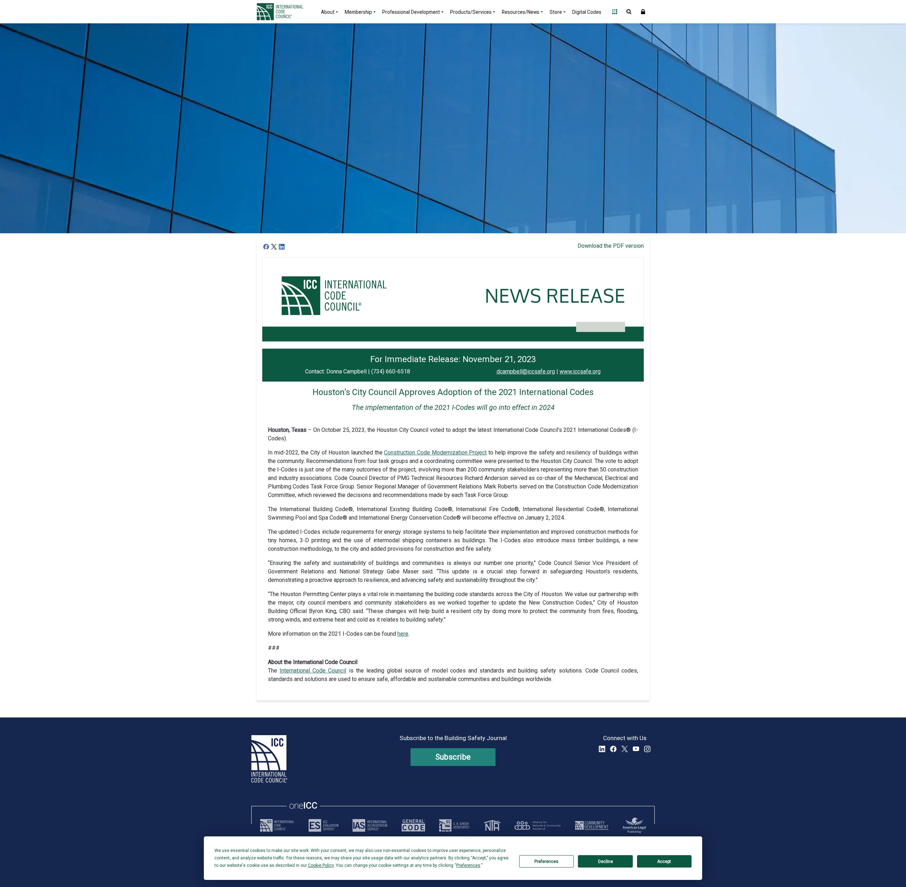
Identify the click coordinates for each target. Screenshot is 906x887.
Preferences (546, 861)
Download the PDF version (611, 245)
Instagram (647, 749)
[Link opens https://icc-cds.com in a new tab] (591, 825)
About (327, 12)
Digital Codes (586, 12)
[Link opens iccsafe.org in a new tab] (277, 825)
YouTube (636, 749)
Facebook (613, 749)
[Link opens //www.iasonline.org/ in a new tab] (369, 825)
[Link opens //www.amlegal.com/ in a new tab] (634, 825)
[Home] (284, 11)
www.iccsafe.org (580, 371)
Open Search (629, 11)
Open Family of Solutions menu (615, 11)
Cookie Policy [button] (321, 865)
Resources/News (520, 12)
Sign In (643, 11)
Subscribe (453, 756)
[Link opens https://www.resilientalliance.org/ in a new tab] (538, 825)
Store (556, 12)
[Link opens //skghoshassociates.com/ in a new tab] (454, 825)
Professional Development (411, 12)
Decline (605, 861)
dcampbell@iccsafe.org (526, 371)
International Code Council (313, 670)
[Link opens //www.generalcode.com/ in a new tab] (413, 825)
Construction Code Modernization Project (435, 452)
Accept (664, 861)
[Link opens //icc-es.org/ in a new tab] (323, 825)
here (402, 633)
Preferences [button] (468, 865)
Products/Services (471, 12)
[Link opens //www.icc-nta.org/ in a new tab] (492, 825)
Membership (358, 12)
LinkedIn (602, 749)
